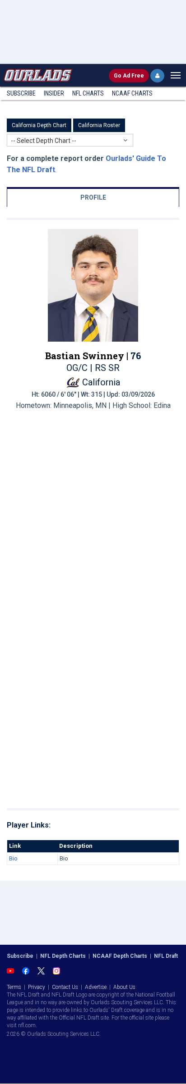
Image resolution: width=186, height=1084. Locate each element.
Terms (14, 987)
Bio (13, 858)
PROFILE (93, 197)
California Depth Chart (39, 125)
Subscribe (21, 93)
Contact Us (65, 987)
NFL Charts (88, 93)
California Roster (99, 125)
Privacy (36, 987)
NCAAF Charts (132, 93)
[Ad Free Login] (157, 75)
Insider (54, 93)
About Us (124, 987)
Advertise (96, 987)
